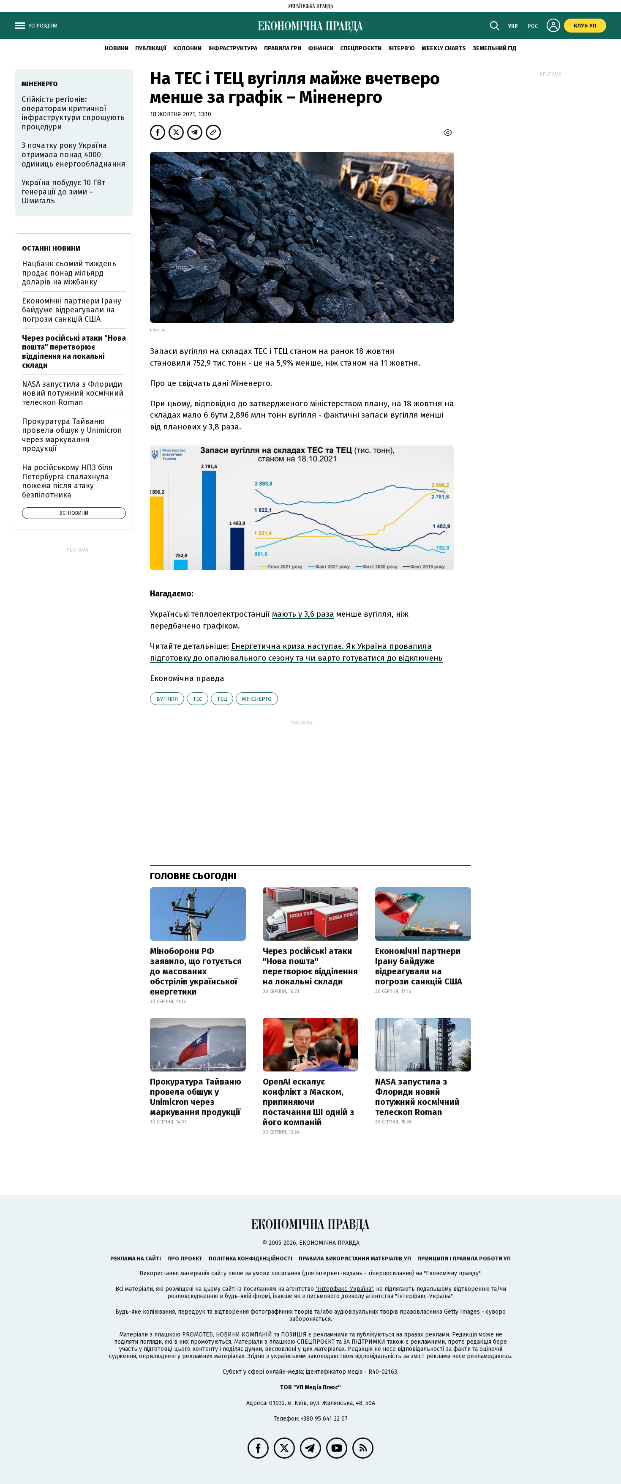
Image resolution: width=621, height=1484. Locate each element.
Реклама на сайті (135, 1258)
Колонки (187, 48)
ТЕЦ (222, 699)
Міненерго (257, 699)
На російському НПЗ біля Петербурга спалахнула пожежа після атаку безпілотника (67, 481)
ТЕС (197, 699)
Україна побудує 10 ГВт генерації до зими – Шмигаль (63, 191)
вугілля (167, 699)
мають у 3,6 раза (303, 614)
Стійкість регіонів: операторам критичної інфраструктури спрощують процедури (73, 113)
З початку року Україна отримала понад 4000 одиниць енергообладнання (73, 154)
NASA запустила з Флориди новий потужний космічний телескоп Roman (417, 1097)
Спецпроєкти (360, 48)
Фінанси (320, 48)
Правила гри (282, 48)
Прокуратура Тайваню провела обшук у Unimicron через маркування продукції (195, 1097)
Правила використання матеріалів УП (355, 1258)
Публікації (150, 48)
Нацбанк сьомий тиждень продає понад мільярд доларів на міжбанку (69, 273)
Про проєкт (184, 1258)
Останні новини (51, 248)
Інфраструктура (232, 48)
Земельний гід (495, 48)
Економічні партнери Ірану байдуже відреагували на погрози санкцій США (418, 966)
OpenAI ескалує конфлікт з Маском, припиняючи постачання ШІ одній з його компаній (308, 1102)
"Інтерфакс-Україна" (344, 1289)
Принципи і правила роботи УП (464, 1258)
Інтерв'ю (401, 48)
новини (116, 48)
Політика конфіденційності (250, 1258)
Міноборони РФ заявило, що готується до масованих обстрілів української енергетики (196, 971)
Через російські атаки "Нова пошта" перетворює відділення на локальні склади (310, 966)
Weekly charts (444, 48)
